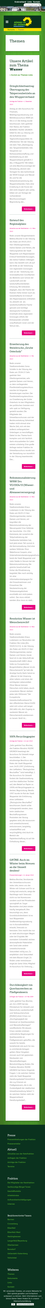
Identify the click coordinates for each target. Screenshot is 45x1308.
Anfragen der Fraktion (17, 1158)
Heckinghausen (14, 1236)
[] (39, 5)
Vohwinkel (12, 1257)
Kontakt (36, 2)
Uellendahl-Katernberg (18, 1253)
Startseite (11, 29)
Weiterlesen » (29, 209)
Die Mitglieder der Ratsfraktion (21, 1182)
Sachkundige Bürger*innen (19, 1187)
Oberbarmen (13, 1245)
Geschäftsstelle (14, 1191)
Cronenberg (13, 1223)
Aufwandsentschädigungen (19, 1199)
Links (29, 2)
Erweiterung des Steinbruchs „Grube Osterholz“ (21, 348)
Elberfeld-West (14, 1232)
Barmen (11, 1219)
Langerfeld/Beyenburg (17, 1240)
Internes (11, 1204)
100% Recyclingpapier (22, 736)
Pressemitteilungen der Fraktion (22, 1139)
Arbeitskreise (13, 1195)
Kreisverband (20, 2)
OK (13, 1304)
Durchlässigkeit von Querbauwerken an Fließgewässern (21, 989)
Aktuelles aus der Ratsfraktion (21, 1153)
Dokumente (13, 1278)
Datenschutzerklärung (25, 1304)
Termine (11, 1166)
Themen (11, 1274)
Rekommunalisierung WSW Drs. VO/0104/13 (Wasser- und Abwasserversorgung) (22, 485)
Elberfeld (11, 1228)
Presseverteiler (14, 1143)
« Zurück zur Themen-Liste (21, 75)
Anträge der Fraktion (17, 1162)
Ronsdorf (11, 1249)
